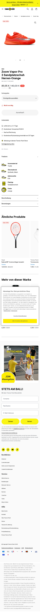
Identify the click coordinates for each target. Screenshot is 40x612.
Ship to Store (5, 502)
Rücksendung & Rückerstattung (10, 528)
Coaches (4, 495)
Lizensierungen (6, 462)
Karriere (4, 492)
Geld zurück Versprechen (8, 466)
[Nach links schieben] (16, 60)
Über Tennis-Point (6, 518)
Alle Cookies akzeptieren (20, 321)
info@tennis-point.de (18, 428)
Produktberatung (6, 531)
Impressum (17, 548)
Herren (16, 16)
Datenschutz (7, 310)
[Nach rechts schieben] (24, 60)
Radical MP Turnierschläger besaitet (13, 262)
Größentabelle (5, 120)
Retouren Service (6, 485)
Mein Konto (4, 511)
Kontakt (4, 514)
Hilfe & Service (5, 478)
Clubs (3, 498)
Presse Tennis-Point (7, 535)
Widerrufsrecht (29, 548)
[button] (2, 9)
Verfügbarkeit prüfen (8, 144)
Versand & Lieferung (7, 524)
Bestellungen (5, 481)
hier (7, 309)
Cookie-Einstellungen (7, 469)
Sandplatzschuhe (25, 16)
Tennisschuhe (7, 16)
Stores (3, 521)
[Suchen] (28, 9)
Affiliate (4, 488)
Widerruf (4, 459)
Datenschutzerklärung (7, 548)
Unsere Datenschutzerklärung (9, 433)
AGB (22, 548)
